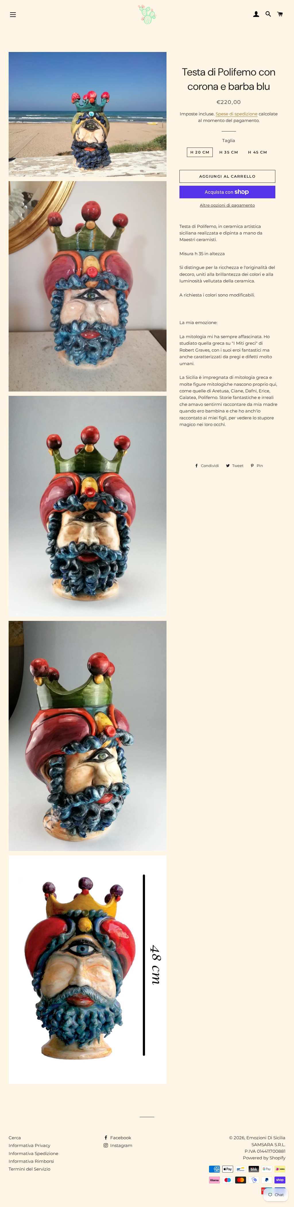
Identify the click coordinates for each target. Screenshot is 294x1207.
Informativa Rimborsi (31, 1161)
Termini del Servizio (29, 1169)
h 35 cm (228, 152)
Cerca (15, 1137)
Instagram (120, 1145)
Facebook (120, 1137)
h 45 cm (257, 152)
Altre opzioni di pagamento (227, 205)
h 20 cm (199, 152)
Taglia (228, 140)
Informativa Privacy (29, 1145)
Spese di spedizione (237, 114)
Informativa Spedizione (33, 1153)
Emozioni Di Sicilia (265, 1137)
